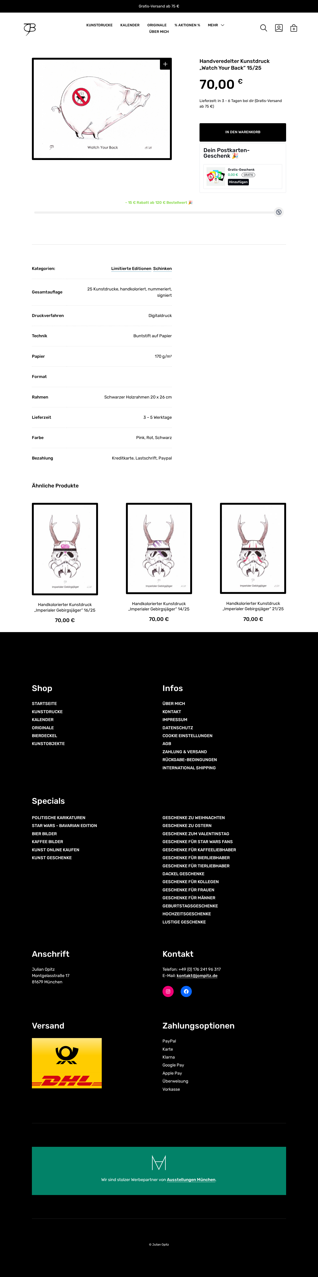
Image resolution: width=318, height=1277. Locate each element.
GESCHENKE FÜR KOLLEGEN (190, 881)
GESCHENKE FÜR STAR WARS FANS (197, 841)
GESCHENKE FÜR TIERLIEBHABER (196, 865)
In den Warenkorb (242, 132)
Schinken (162, 268)
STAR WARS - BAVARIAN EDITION (64, 825)
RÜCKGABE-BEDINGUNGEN (189, 759)
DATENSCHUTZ (177, 727)
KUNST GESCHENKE (52, 857)
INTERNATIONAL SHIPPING (189, 767)
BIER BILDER (44, 833)
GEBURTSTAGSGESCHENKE (190, 906)
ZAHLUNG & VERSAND (184, 751)
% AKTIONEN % (187, 25)
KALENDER (129, 25)
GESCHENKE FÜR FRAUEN (188, 889)
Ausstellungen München (191, 1179)
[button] (165, 64)
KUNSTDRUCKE (99, 25)
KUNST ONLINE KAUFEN (55, 849)
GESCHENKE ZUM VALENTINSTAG (195, 833)
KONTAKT (171, 711)
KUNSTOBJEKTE (48, 743)
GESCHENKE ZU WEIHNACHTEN (193, 817)
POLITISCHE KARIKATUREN (58, 817)
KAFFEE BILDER (47, 841)
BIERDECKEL (44, 735)
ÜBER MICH (159, 32)
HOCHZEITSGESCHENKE (186, 913)
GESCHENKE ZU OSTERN (187, 825)
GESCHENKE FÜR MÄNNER (188, 897)
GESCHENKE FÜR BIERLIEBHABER (196, 857)
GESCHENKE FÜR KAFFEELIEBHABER (199, 849)
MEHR (213, 25)
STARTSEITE (44, 703)
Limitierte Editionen (131, 268)
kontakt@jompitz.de (197, 975)
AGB (166, 743)
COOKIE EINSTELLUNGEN (187, 735)
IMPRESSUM (174, 719)
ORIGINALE (157, 25)
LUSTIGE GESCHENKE (184, 922)
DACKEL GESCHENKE (183, 873)
